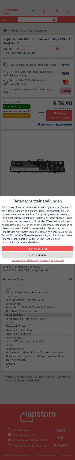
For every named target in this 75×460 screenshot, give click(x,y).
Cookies (44, 260)
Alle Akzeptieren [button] (38, 248)
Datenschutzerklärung (25, 260)
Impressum (57, 260)
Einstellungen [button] (37, 255)
